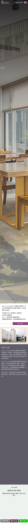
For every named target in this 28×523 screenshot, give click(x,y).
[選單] (25, 2)
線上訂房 (14, 520)
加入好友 (23, 520)
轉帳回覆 (5, 520)
